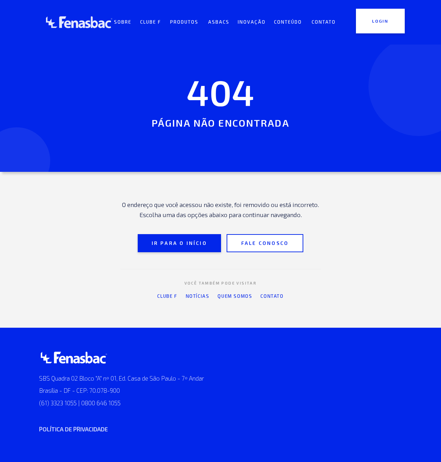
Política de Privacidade (73, 428)
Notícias (198, 296)
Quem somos (235, 296)
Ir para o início (179, 243)
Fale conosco (265, 243)
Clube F (167, 296)
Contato (271, 296)
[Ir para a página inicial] (79, 22)
